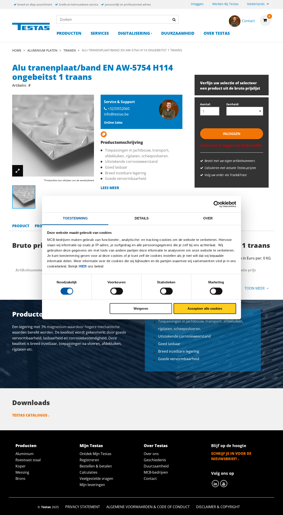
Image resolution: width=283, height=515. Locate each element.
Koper (20, 466)
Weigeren (141, 308)
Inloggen (197, 4)
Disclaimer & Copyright (218, 506)
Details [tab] (142, 218)
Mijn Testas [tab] (91, 445)
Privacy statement (82, 506)
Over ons (151, 453)
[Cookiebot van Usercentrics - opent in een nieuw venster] (216, 204)
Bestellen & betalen (96, 466)
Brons (20, 478)
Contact (150, 478)
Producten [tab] (25, 445)
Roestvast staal (28, 459)
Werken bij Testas (225, 4)
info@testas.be (116, 114)
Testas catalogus (29, 415)
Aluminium (24, 453)
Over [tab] (208, 218)
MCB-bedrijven (156, 472)
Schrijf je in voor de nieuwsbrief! (231, 456)
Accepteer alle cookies (204, 308)
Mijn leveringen (92, 484)
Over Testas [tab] (156, 445)
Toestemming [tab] (75, 218)
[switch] (116, 291)
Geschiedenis (155, 459)
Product (20, 225)
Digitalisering (134, 33)
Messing (22, 472)
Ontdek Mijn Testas (95, 453)
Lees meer (110, 187)
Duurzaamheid (177, 33)
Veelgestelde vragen (96, 478)
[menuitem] (197, 4)
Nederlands (256, 4)
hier (83, 266)
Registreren (89, 459)
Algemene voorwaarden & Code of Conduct (148, 506)
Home (16, 50)
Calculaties (89, 472)
